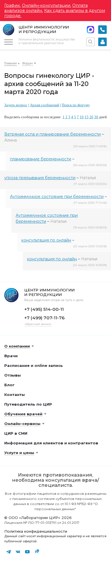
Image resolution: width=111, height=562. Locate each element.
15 (87, 117)
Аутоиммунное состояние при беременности (57, 196)
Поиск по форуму (76, 105)
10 (82, 117)
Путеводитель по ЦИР (28, 404)
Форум (27, 63)
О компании (17, 346)
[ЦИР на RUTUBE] (36, 551)
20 (91, 117)
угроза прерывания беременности (39, 177)
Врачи (11, 355)
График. (12, 5)
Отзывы (12, 375)
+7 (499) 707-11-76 (44, 317)
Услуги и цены (19, 452)
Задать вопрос (15, 105)
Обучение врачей (23, 414)
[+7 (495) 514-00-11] (102, 29)
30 (96, 117)
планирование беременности (40, 159)
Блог (9, 385)
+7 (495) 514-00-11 (102, 29)
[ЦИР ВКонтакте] (18, 551)
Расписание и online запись (33, 365)
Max (90, 29)
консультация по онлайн (46, 240)
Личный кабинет (102, 42)
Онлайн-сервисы (22, 423)
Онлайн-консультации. (46, 5)
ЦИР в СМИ (15, 433)
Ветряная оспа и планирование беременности (52, 134)
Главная (10, 63)
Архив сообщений (44, 105)
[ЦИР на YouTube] (27, 551)
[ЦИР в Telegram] (8, 551)
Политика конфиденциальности (35, 531)
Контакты (14, 394)
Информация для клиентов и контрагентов (51, 443)
